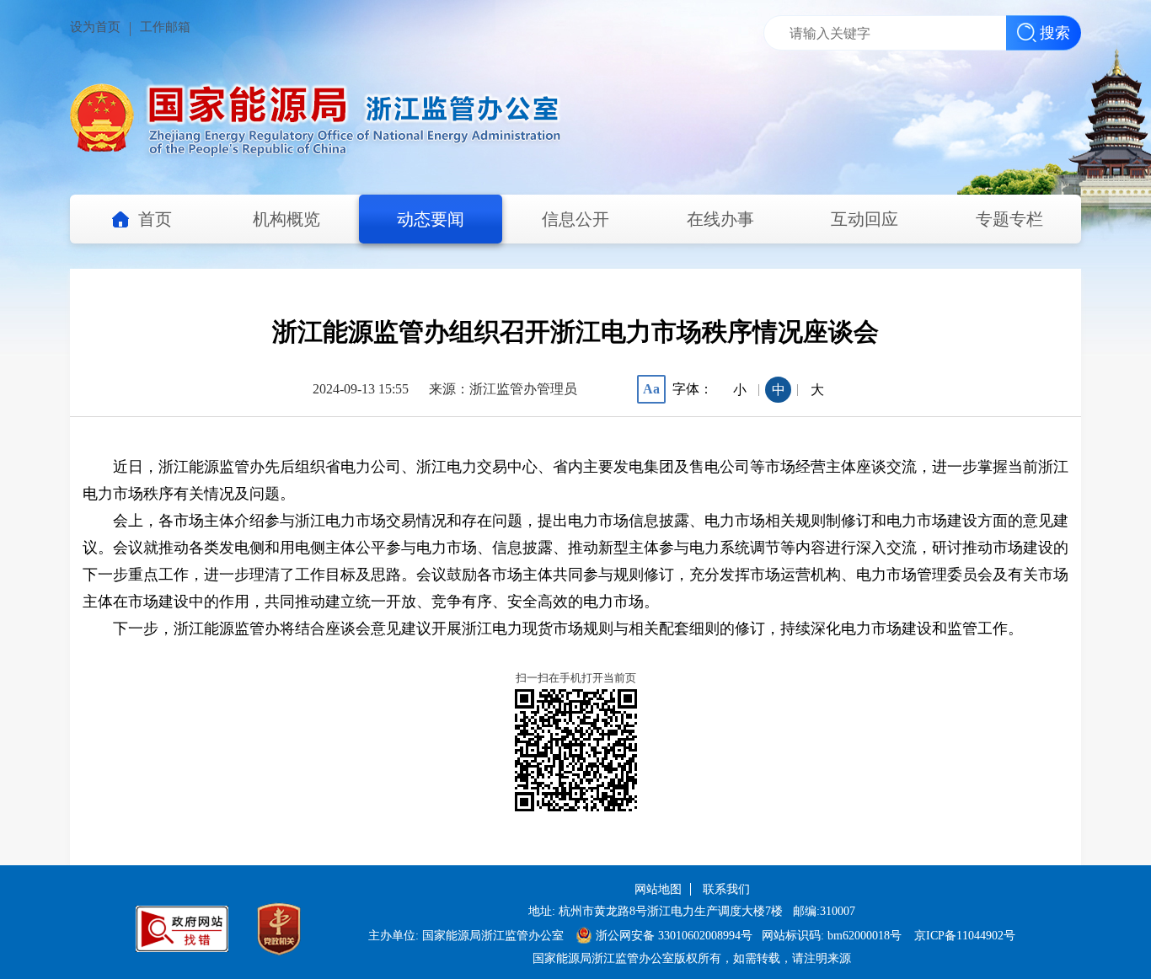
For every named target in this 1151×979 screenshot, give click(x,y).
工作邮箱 (165, 27)
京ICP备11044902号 (964, 935)
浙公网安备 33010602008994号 (674, 935)
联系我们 (726, 889)
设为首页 (95, 27)
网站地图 (658, 889)
